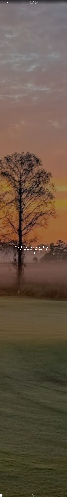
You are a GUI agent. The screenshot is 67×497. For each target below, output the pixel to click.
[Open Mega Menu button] (65, 2)
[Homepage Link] (33, 2)
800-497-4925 (59, 2)
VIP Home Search (6, 2)
